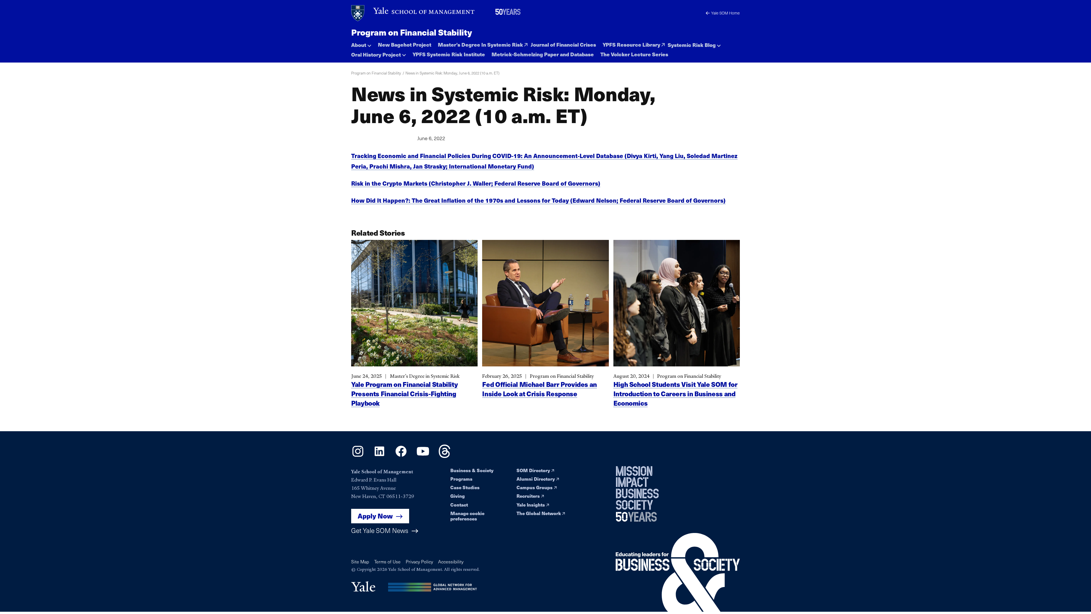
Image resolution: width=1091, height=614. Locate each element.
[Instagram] (358, 456)
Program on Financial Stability (411, 32)
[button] (361, 43)
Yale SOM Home (725, 13)
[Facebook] (401, 456)
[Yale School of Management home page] (413, 13)
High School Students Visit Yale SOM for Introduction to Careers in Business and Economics (675, 393)
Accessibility (450, 562)
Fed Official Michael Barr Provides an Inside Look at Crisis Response (539, 388)
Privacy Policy (419, 562)
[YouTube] (423, 456)
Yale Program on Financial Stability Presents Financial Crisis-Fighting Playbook (404, 393)
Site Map (360, 562)
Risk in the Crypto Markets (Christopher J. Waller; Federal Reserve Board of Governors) (475, 183)
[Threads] (444, 456)
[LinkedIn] (379, 456)
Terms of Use (387, 562)
